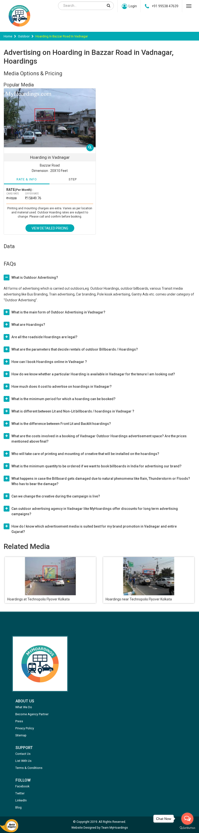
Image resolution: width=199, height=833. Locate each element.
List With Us (23, 761)
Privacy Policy (24, 728)
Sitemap (20, 735)
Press (19, 721)
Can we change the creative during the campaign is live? (55, 496)
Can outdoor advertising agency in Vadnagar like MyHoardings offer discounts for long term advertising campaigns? (94, 511)
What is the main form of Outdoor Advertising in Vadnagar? (58, 312)
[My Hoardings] (19, 29)
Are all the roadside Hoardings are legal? (44, 337)
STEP (73, 179)
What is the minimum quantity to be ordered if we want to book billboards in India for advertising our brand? (96, 466)
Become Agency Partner (32, 714)
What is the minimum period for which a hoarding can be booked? (63, 399)
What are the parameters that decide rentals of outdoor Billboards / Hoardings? (74, 349)
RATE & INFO (27, 179)
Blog (18, 807)
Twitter (20, 793)
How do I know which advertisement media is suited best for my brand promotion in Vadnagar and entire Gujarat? (94, 529)
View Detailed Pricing (50, 228)
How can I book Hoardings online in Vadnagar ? (49, 362)
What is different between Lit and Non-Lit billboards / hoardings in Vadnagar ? (72, 411)
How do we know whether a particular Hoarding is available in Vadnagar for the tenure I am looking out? (93, 374)
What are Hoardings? (28, 325)
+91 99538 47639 (165, 6)
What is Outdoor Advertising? (34, 277)
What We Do (23, 707)
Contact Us (23, 754)
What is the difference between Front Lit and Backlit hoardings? (61, 424)
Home (8, 36)
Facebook (22, 786)
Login (133, 6)
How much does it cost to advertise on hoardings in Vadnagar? (61, 386)
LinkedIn (21, 800)
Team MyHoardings (114, 827)
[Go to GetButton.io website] (187, 828)
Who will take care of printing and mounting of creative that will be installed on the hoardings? (85, 454)
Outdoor (24, 36)
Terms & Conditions (28, 768)
